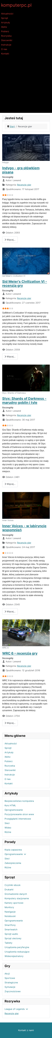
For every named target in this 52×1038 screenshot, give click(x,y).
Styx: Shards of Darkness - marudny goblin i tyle (24, 400)
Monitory (9, 907)
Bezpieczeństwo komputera (19, 801)
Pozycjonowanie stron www (19, 814)
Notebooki (10, 916)
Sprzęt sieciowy (13, 938)
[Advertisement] (26, 85)
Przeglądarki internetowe (18, 818)
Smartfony (10, 925)
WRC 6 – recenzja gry (19, 653)
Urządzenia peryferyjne (17, 947)
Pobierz (5, 31)
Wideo (8, 827)
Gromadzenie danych (16, 894)
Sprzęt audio (11, 934)
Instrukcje (6, 44)
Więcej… (10, 239)
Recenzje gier (12, 1013)
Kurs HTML (10, 805)
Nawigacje (10, 911)
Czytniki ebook (13, 885)
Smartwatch (11, 929)
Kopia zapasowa (13, 849)
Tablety (8, 942)
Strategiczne (11, 982)
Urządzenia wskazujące (17, 951)
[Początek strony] (47, 1033)
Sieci (7, 823)
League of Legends (15, 1009)
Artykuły (5, 22)
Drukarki (9, 889)
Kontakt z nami (26, 1030)
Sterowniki (6, 40)
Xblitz (4, 27)
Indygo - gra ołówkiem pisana (21, 170)
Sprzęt (4, 18)
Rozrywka (6, 35)
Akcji (7, 973)
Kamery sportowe (14, 902)
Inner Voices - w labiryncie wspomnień (24, 528)
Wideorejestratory (14, 956)
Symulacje (10, 987)
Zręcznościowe (13, 991)
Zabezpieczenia (13, 863)
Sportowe (10, 978)
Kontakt (5, 53)
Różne (8, 832)
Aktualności (7, 13)
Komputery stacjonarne (17, 898)
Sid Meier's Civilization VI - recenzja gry (24, 283)
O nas (4, 49)
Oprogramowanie (14, 809)
